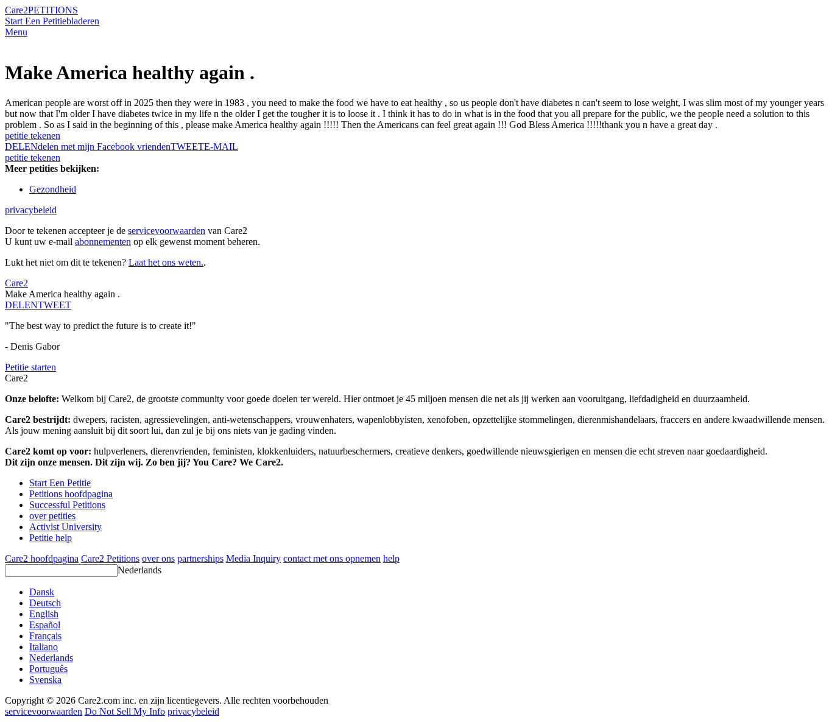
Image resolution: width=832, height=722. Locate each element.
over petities (52, 516)
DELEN (21, 305)
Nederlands (139, 570)
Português (48, 669)
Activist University (65, 527)
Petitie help (50, 538)
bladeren (82, 21)
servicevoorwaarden (166, 230)
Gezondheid (52, 189)
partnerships (200, 558)
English (43, 614)
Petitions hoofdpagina (71, 494)
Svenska (45, 679)
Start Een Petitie (35, 21)
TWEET (187, 146)
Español (44, 625)
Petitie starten (30, 367)
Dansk (41, 592)
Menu (16, 32)
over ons (158, 558)
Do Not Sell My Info (125, 711)
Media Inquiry (253, 558)
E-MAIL (221, 146)
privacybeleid (31, 210)
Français (45, 636)
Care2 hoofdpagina (42, 558)
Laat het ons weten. (166, 262)
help (391, 558)
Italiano (43, 647)
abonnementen (103, 241)
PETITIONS (53, 10)
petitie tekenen (32, 135)
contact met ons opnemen (332, 558)
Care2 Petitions (110, 558)
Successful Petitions (67, 505)
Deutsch (45, 603)
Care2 (16, 10)
